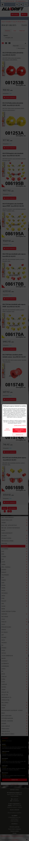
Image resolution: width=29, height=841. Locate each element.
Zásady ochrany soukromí (20, 425)
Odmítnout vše (19, 434)
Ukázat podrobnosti (7, 429)
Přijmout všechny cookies (19, 430)
